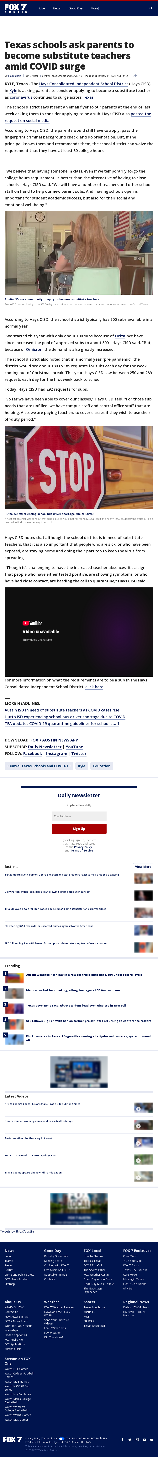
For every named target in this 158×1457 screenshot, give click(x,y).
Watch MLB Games (17, 1381)
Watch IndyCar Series (18, 1394)
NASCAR (89, 1321)
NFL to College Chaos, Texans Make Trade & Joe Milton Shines (42, 1104)
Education (101, 766)
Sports (89, 1301)
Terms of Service (81, 850)
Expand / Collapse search (151, 8)
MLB (87, 1316)
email (152, 1440)
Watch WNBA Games (18, 1415)
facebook (122, 1440)
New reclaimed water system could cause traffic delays (38, 1121)
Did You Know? (53, 1337)
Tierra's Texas (92, 1261)
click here (94, 686)
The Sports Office (95, 1270)
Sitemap (10, 1284)
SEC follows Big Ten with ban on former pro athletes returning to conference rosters (56, 943)
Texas (88, 97)
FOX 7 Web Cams (55, 1328)
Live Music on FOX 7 (57, 1270)
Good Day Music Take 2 (99, 1284)
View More (143, 867)
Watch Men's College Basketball (18, 1400)
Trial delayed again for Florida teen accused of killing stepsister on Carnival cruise (55, 909)
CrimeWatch (130, 1256)
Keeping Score (53, 1261)
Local (8, 1256)
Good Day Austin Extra (98, 1279)
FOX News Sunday (16, 1279)
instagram (137, 1440)
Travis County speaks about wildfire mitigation (33, 1172)
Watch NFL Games (16, 1369)
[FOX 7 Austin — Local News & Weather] (17, 8)
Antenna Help (13, 1349)
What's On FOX (14, 1307)
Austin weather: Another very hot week (28, 1138)
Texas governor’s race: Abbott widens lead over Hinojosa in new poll (76, 1005)
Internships (11, 1330)
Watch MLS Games (17, 1419)
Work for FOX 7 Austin (18, 1326)
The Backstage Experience (93, 1290)
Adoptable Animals (55, 1274)
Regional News (136, 1301)
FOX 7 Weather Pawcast (59, 1307)
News (9, 1250)
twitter (130, 1440)
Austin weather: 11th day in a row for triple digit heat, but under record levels (84, 975)
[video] (143, 1108)
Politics (9, 1270)
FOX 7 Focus (131, 1265)
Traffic (9, 1261)
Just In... (11, 866)
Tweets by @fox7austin (17, 1231)
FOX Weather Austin (96, 1274)
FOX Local (92, 1250)
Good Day (52, 1250)
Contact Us (11, 1312)
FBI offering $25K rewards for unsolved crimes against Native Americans (49, 926)
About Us (13, 1301)
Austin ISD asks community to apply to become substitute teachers (52, 299)
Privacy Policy (83, 847)
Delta (120, 336)
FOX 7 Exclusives (137, 1250)
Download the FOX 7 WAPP (57, 1313)
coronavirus (21, 97)
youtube (144, 1440)
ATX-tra (128, 1288)
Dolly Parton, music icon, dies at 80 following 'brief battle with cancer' (47, 891)
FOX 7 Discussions (134, 1284)
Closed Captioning (16, 1335)
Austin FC (89, 1312)
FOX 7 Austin (32, 76)
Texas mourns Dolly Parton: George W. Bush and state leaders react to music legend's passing (62, 874)
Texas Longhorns (94, 1307)
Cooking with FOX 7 (56, 1265)
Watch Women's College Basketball (16, 1408)
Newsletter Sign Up (17, 1316)
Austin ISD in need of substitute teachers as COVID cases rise (62, 710)
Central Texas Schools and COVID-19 (62, 76)
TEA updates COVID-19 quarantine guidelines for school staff (62, 723)
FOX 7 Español (93, 1265)
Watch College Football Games (19, 1375)
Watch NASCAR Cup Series (17, 1387)
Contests (49, 1279)
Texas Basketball (94, 1326)
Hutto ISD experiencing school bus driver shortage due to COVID (49, 514)
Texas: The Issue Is (135, 1270)
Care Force (130, 1274)
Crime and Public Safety (19, 1274)
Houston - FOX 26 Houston (134, 1313)
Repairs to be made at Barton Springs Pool (30, 1155)
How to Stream (93, 1256)
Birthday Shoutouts (56, 1256)
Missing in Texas (133, 1279)
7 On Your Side (132, 1261)
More (94, 8)
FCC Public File (14, 1339)
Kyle (13, 90)
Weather (51, 1301)
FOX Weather (52, 1332)
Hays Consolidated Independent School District (83, 83)
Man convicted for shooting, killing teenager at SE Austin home (73, 990)
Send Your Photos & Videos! (57, 1321)
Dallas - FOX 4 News (136, 1307)
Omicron (34, 349)
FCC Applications (15, 1344)
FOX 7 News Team (16, 1321)
